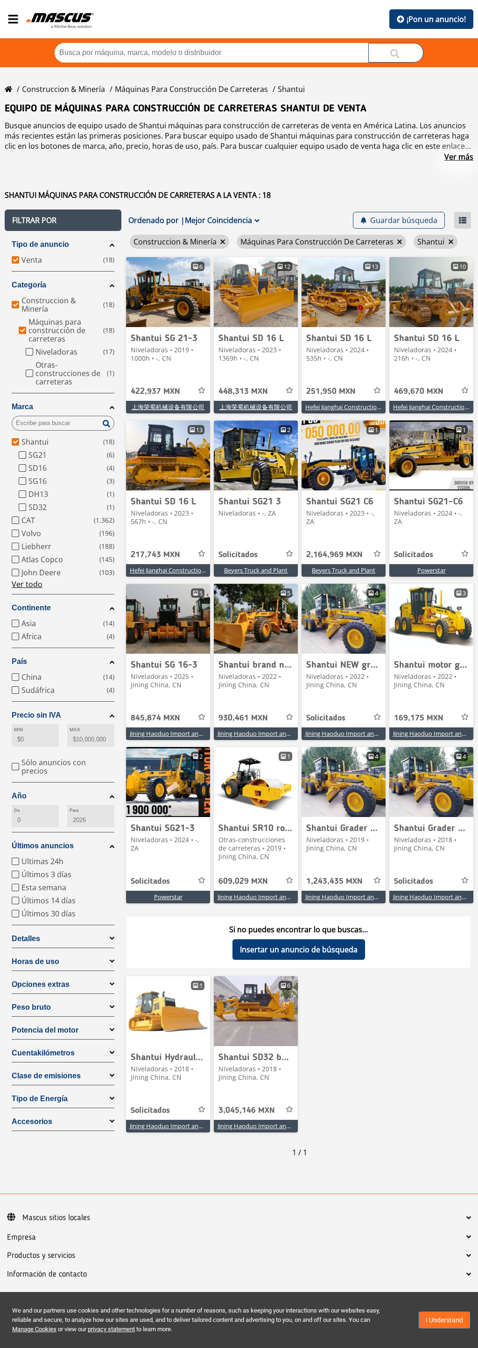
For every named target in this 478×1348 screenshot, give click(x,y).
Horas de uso (35, 961)
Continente (31, 608)
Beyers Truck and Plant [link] (256, 570)
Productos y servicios (41, 1255)
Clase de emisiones (46, 1076)
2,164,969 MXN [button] (334, 555)
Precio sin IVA (36, 715)
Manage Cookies (34, 1329)
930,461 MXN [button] (243, 718)
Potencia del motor (45, 1030)
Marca (22, 407)
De (17, 810)
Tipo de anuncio (40, 244)
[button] (63, 220)
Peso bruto (31, 1007)
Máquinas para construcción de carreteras (191, 89)
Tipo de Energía (40, 1099)
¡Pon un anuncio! (436, 19)
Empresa (21, 1237)
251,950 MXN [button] (331, 391)
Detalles (26, 939)
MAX (75, 729)
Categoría (29, 285)
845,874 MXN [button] (155, 718)
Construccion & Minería (63, 89)
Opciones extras (41, 984)
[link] (168, 292)
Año (19, 796)
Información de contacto (47, 1274)
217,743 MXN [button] (155, 555)
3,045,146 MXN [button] (246, 1110)
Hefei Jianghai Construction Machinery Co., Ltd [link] (369, 407)
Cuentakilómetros (43, 1053)
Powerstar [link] (431, 570)
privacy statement (111, 1329)
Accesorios (32, 1121)
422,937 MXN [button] (155, 391)
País (19, 661)
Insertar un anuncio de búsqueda (299, 949)
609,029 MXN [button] (243, 881)
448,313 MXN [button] (243, 391)
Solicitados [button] (238, 555)
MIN (18, 729)
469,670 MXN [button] (418, 391)
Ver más (458, 157)
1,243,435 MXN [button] (334, 881)
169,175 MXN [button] (418, 718)
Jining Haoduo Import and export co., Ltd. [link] (187, 733)
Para (74, 810)
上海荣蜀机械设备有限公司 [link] (168, 407)
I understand (444, 1320)
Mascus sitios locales (56, 1218)
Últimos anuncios (43, 846)
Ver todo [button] (27, 584)
